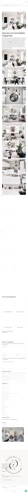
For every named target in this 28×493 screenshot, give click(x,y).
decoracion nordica (4, 332)
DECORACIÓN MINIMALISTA (6, 395)
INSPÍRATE (3, 405)
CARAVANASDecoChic (5, 388)
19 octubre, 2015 (4, 31)
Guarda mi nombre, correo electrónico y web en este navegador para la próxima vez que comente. (14, 359)
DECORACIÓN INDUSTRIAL (6, 394)
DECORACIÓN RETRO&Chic (6, 399)
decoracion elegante (10, 331)
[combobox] (14, 425)
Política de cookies (5, 487)
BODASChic (3, 387)
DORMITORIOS (4, 401)
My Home (3, 412)
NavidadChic (4, 413)
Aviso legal (4, 486)
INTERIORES (6, 5)
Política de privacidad (13, 486)
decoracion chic (4, 331)
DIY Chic (3, 400)
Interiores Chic (14, 31)
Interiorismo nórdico (5, 407)
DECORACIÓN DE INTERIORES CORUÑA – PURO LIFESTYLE (10, 393)
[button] (26, 491)
